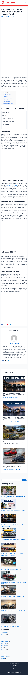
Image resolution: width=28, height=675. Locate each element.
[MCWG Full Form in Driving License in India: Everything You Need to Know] (8, 504)
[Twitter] (5, 324)
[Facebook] (2, 324)
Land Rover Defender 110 (11, 185)
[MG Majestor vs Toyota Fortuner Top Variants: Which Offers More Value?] (8, 590)
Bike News (3, 634)
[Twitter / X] (5, 360)
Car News (3, 643)
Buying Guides (4, 641)
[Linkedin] (10, 324)
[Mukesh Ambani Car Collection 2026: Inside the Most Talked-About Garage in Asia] (8, 518)
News (2, 651)
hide (8, 92)
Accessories (4, 632)
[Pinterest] (7, 324)
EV (2, 647)
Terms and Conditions (14, 663)
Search (2, 478)
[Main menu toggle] (25, 2)
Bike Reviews (4, 637)
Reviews (3, 658)
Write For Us (14, 669)
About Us (14, 666)
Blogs (2, 639)
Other (2, 654)
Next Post (24, 366)
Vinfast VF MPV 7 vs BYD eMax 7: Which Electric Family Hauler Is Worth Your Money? (13, 466)
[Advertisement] (14, 32)
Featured (4, 397)
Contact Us (14, 668)
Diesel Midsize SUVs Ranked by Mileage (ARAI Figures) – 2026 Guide (13, 442)
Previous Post (4, 366)
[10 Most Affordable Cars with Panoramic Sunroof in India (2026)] (8, 533)
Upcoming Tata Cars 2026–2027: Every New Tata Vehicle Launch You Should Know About (14, 419)
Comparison (4, 645)
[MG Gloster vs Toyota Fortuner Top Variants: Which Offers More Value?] (8, 604)
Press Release (4, 656)
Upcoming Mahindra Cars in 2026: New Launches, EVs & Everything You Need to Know (13, 394)
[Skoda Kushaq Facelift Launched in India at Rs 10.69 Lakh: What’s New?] (8, 576)
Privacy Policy (14, 665)
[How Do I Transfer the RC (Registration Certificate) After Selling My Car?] (8, 490)
